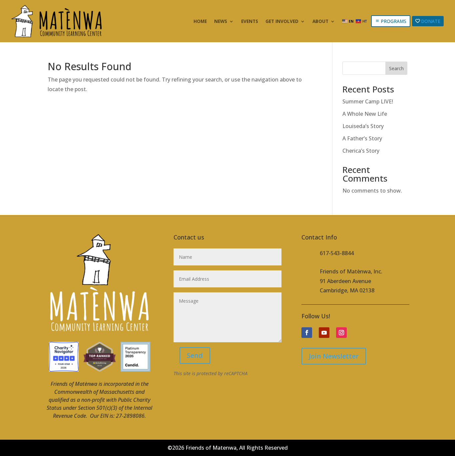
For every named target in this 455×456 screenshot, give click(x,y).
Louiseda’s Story (363, 126)
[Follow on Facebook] (306, 332)
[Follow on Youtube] (324, 332)
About (320, 21)
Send (195, 355)
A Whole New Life (364, 113)
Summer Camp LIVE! (367, 101)
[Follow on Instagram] (341, 332)
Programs (393, 21)
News (220, 21)
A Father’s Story (362, 138)
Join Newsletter (334, 356)
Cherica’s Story (360, 150)
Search (396, 68)
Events (249, 21)
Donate (430, 21)
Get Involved (281, 21)
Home (200, 21)
